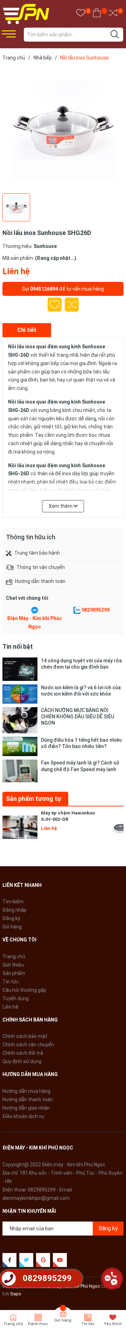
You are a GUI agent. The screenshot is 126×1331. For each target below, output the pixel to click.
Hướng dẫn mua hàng (26, 1091)
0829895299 (96, 610)
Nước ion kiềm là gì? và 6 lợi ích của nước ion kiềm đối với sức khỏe (81, 691)
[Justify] (114, 35)
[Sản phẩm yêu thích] (80, 14)
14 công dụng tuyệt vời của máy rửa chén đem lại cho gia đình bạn (81, 664)
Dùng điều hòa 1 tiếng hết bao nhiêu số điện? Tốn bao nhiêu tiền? (81, 743)
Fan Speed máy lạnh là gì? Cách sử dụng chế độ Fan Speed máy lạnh (80, 766)
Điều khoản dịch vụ (23, 1116)
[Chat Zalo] (77, 610)
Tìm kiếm (12, 901)
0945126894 (44, 289)
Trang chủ (13, 956)
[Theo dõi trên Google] (43, 1260)
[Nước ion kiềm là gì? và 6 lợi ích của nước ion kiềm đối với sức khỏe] (19, 694)
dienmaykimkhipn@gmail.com (36, 1198)
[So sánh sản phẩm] (112, 14)
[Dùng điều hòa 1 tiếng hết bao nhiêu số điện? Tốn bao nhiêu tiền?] (19, 746)
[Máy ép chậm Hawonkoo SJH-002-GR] (19, 827)
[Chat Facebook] (34, 610)
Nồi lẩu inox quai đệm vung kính (44, 346)
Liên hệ (10, 1007)
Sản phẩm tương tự (33, 798)
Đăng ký (11, 918)
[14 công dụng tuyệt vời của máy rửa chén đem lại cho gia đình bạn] (19, 669)
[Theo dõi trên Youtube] (60, 1260)
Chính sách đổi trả (22, 1053)
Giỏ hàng (12, 927)
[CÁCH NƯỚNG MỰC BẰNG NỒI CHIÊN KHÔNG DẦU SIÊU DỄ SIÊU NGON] (19, 720)
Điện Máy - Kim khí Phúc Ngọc (34, 622)
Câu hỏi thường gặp (24, 990)
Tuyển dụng (15, 998)
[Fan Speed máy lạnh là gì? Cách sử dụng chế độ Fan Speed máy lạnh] (19, 771)
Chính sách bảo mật (24, 1036)
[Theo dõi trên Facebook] (9, 1260)
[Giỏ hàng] (96, 14)
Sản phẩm (13, 973)
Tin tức (10, 981)
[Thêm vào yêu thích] (55, 305)
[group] (63, 128)
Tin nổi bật (17, 646)
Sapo (15, 1293)
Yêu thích (113, 1324)
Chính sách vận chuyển (28, 1044)
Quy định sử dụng (21, 1061)
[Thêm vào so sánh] (72, 305)
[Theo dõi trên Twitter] (26, 1260)
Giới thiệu (13, 965)
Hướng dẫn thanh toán (27, 1099)
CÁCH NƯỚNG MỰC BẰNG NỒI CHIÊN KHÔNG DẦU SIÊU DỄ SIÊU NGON (77, 716)
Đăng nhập (14, 910)
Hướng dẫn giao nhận (26, 1108)
